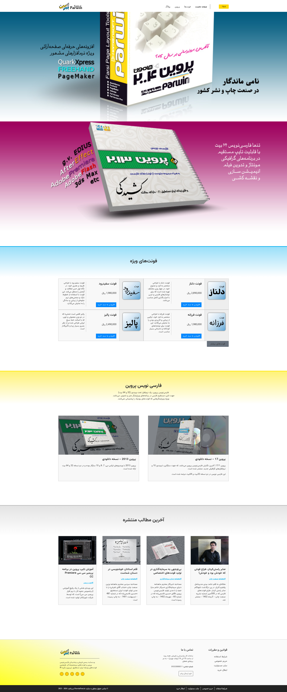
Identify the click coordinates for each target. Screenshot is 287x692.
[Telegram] (77, 674)
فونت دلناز (195, 283)
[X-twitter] (67, 674)
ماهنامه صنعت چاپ (216, 579)
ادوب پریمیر (88, 582)
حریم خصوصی (221, 661)
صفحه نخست (201, 6)
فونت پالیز (110, 315)
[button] (2, 121)
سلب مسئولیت (220, 665)
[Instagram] (72, 674)
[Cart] (214, 6)
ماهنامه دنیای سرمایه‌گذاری (170, 579)
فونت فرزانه (195, 315)
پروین (177, 6)
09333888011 (177, 666)
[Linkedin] (62, 674)
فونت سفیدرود (107, 283)
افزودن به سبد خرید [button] (191, 304)
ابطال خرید (222, 670)
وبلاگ (167, 6)
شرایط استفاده (220, 656)
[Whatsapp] (82, 674)
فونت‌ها (187, 6)
